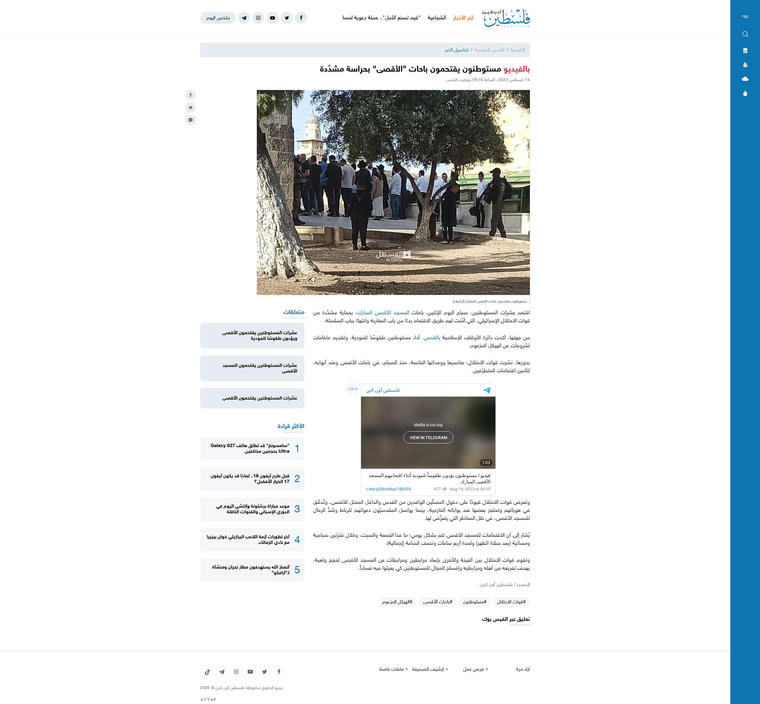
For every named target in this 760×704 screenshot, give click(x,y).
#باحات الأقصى (437, 602)
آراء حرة (523, 669)
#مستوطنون (475, 602)
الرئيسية (518, 50)
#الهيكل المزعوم (397, 602)
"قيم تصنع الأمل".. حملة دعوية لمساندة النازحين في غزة (403, 17)
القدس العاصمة (489, 50)
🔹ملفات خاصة (394, 669)
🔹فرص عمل (476, 669)
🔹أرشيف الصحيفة (431, 669)
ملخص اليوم (218, 18)
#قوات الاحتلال (511, 602)
